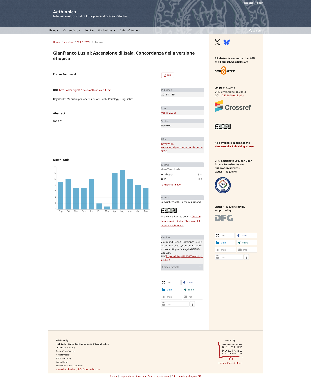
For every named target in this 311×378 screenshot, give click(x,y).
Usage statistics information (133, 376)
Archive (89, 30)
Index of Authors (130, 30)
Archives (68, 42)
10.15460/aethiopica (232, 95)
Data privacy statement (159, 376)
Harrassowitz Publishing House (234, 146)
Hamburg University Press (230, 363)
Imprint (114, 376)
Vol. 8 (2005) (83, 42)
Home (56, 42)
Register (248, 2)
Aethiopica (64, 12)
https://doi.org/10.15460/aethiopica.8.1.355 (85, 90)
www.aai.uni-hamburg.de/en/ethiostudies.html (78, 369)
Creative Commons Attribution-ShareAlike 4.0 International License (180, 221)
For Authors (105, 30)
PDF (168, 75)
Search (256, 30)
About (53, 30)
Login (260, 2)
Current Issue (71, 30)
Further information (171, 184)
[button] (171, 282)
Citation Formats (170, 267)
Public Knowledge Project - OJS (186, 376)
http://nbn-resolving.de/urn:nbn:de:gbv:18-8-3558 (182, 147)
